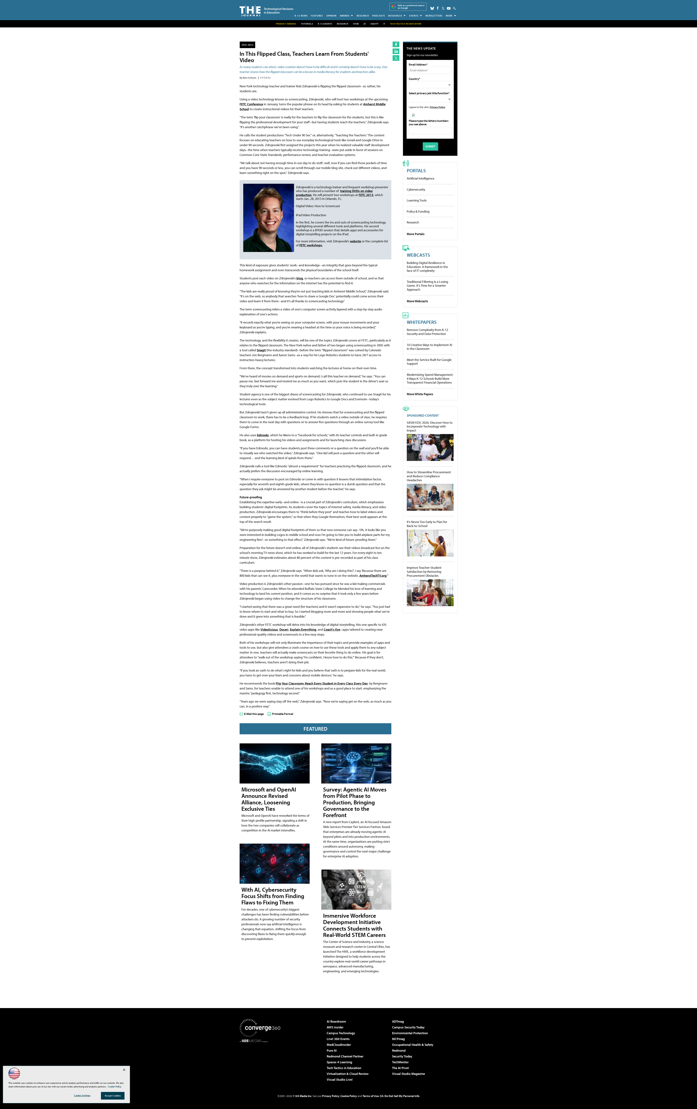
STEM (356, 23)
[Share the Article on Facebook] (396, 44)
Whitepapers (422, 322)
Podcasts (378, 15)
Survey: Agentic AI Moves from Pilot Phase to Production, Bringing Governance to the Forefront (354, 802)
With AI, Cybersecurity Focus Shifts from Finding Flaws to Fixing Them (272, 896)
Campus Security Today (408, 1027)
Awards (345, 15)
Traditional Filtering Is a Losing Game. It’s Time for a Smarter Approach (427, 286)
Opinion (331, 15)
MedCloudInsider (339, 1045)
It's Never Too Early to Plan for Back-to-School (427, 524)
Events (414, 15)
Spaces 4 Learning (339, 1062)
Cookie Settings (82, 1095)
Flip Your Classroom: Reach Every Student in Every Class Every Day (322, 683)
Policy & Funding (418, 211)
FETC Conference (251, 104)
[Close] (124, 1070)
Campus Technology (341, 1033)
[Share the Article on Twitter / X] (396, 58)
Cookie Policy (348, 1096)
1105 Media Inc (302, 1096)
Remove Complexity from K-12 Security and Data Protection (427, 332)
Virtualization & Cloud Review (347, 1074)
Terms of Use (371, 1096)
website (355, 241)
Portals (416, 170)
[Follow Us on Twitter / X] (443, 8)
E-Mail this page (254, 714)
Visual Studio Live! (340, 1079)
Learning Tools (417, 200)
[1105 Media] (261, 1061)
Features (317, 15)
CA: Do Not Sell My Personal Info (399, 1096)
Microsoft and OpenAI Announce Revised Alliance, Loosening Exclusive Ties (268, 799)
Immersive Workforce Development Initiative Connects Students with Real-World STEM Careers (354, 925)
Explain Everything (303, 629)
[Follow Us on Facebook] (437, 8)
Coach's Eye (332, 629)
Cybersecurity (416, 189)
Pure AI (332, 1050)
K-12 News (301, 15)
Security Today (402, 1056)
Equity (375, 23)
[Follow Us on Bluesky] (432, 8)
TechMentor (400, 1062)
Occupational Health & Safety (412, 1045)
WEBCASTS (418, 255)
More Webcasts (417, 301)
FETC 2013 (247, 44)
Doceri (283, 629)
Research (363, 15)
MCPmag (398, 1039)
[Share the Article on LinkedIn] (396, 51)
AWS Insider (335, 1027)
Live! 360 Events (338, 1039)
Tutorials (307, 23)
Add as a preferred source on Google (411, 6)
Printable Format (282, 714)
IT (384, 23)
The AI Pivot (400, 1068)
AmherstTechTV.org (372, 575)
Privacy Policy (437, 107)
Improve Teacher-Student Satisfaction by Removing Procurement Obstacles (424, 571)
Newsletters (433, 15)
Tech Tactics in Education (344, 1068)
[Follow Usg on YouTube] (449, 8)
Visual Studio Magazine (408, 1074)
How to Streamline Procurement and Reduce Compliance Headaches (429, 476)
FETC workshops (310, 245)
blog (299, 278)
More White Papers (420, 394)
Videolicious (269, 629)
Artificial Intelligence (420, 178)
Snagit (261, 350)
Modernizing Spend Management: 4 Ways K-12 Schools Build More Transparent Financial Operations (430, 378)
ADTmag (398, 1021)
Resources (395, 15)
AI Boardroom (336, 1021)
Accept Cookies (113, 1095)
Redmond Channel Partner (345, 1056)
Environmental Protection (410, 1033)
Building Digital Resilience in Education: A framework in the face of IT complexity (427, 267)
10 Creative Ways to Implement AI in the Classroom (429, 347)
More (449, 15)
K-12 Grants (325, 23)
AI (365, 23)
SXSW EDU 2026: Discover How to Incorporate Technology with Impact (430, 426)
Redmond (398, 1050)
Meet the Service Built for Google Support (429, 362)
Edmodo (263, 435)
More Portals (416, 234)
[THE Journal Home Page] (266, 11)
